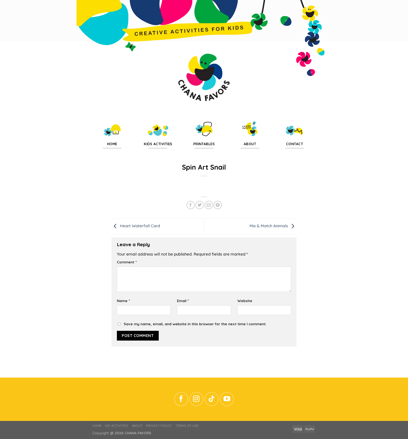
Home (97, 426)
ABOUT (137, 426)
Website (244, 300)
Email (183, 300)
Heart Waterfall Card (139, 226)
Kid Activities (116, 426)
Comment (127, 262)
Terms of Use (187, 426)
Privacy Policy (159, 426)
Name (123, 300)
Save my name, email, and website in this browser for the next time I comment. (195, 324)
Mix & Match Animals (269, 226)
